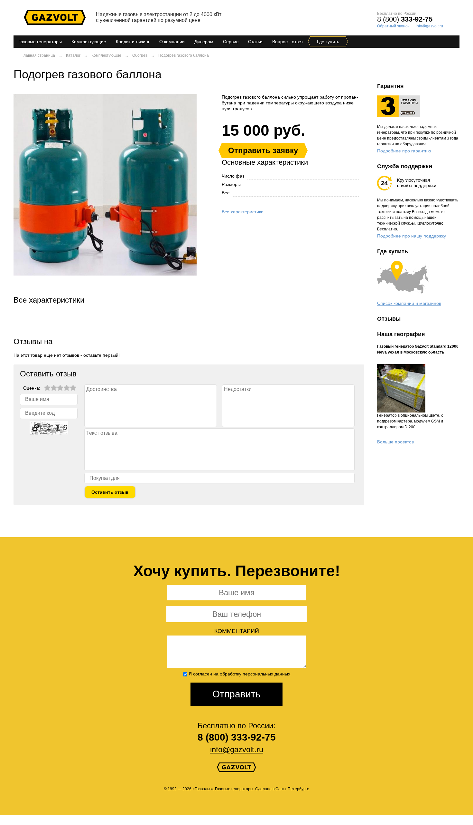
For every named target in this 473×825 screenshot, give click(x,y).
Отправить (236, 694)
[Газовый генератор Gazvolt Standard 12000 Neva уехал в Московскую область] (418, 388)
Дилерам (203, 41)
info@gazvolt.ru (429, 26)
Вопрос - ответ (287, 41)
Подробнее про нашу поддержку (411, 235)
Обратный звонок (393, 26)
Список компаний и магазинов (409, 303)
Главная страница (38, 55)
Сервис (230, 41)
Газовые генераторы (40, 41)
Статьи (255, 41)
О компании (172, 41)
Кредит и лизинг (133, 41)
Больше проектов (395, 441)
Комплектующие (88, 41)
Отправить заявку (263, 150)
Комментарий (236, 631)
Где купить (328, 41)
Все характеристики (243, 211)
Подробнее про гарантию (404, 150)
